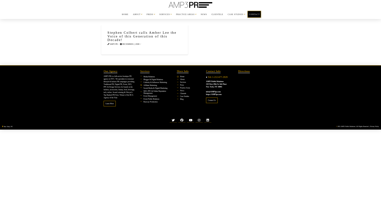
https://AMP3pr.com (214, 94)
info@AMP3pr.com (213, 92)
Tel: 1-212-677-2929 (218, 77)
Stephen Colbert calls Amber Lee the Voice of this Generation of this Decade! (141, 36)
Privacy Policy (374, 126)
